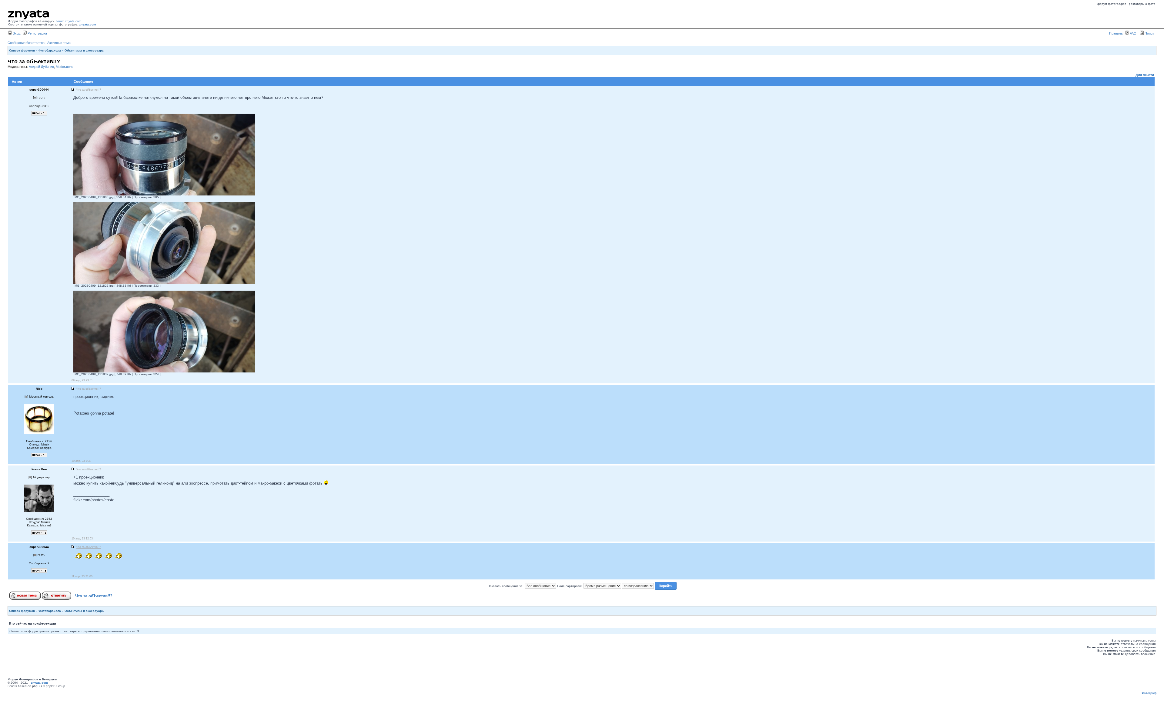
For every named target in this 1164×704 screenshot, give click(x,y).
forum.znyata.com (68, 21)
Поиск (1149, 33)
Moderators (64, 66)
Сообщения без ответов (26, 43)
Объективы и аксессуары (85, 50)
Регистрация (37, 33)
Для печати (1145, 75)
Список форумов (22, 50)
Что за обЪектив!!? (93, 596)
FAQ (1132, 33)
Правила (1115, 33)
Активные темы (59, 43)
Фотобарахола (49, 50)
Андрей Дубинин (41, 66)
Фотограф (1149, 693)
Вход (16, 33)
